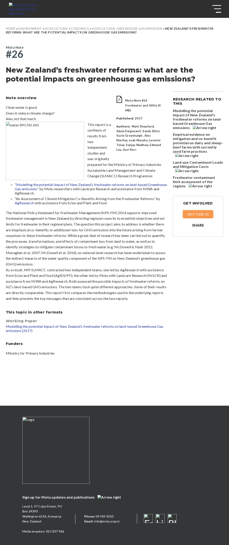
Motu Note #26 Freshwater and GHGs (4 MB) (143, 105)
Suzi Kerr (130, 149)
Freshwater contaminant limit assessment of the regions (194, 181)
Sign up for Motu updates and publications (58, 497)
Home (10, 28)
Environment (30, 28)
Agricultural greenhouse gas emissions (127, 28)
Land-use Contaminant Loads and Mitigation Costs (198, 164)
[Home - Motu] (28, 9)
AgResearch (24, 203)
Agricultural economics (67, 28)
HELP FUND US (198, 214)
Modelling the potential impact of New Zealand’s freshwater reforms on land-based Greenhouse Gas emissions (197, 119)
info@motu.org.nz (102, 521)
